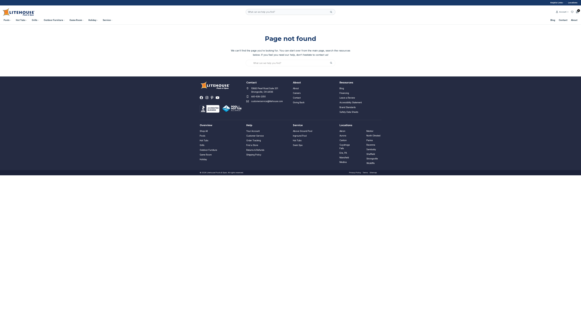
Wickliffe (370, 163)
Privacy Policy (355, 173)
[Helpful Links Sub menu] (563, 2)
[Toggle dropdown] (568, 12)
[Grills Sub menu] (38, 20)
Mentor (369, 131)
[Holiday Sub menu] (97, 20)
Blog (552, 20)
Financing (344, 93)
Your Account (253, 131)
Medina (343, 162)
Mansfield (344, 157)
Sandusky (371, 149)
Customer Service (255, 136)
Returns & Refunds (255, 150)
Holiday (92, 20)
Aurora (343, 135)
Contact (563, 20)
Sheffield (370, 154)
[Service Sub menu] (111, 20)
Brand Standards (348, 107)
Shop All (204, 131)
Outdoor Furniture (53, 20)
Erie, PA (343, 153)
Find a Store (252, 145)
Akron (342, 131)
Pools (7, 20)
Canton (343, 140)
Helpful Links (556, 3)
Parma (369, 140)
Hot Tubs (20, 20)
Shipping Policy (253, 155)
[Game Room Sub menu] (83, 20)
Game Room (75, 20)
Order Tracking (253, 140)
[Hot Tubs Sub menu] (26, 20)
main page (318, 50)
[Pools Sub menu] (10, 20)
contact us (322, 54)
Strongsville (372, 158)
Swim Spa (297, 145)
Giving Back (298, 102)
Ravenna (370, 145)
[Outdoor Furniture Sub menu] (64, 20)
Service (107, 20)
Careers (297, 93)
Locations (572, 3)
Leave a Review (347, 98)
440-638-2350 (258, 96)
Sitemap (373, 173)
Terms (365, 173)
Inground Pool (300, 136)
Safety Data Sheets (349, 112)
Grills (34, 20)
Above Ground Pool (302, 131)
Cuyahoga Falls (345, 147)
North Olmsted (373, 135)
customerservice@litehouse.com (267, 101)
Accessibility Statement (351, 102)
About (574, 20)
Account (562, 12)
